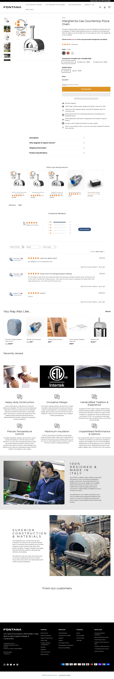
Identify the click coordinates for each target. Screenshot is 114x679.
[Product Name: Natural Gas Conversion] (76, 185)
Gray (64, 53)
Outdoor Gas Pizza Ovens (101, 646)
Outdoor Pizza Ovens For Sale (101, 643)
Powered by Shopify (64, 675)
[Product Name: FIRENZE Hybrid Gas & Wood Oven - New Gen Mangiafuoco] (57, 185)
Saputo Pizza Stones (47, 638)
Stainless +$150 (72, 53)
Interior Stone (67, 67)
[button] (86, 94)
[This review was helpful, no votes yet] (99, 267)
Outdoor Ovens (34, 5)
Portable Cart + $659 (83, 62)
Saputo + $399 (76, 71)
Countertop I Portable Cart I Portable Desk (76, 58)
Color (66, 49)
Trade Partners (63, 633)
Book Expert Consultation (66, 645)
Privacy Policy (80, 638)
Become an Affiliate (64, 647)
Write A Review (85, 229)
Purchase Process (64, 643)
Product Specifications (38, 153)
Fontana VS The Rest (65, 635)
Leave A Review (99, 651)
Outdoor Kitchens (55, 5)
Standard (66, 71)
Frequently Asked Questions (99, 634)
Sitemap (79, 640)
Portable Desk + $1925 (100, 62)
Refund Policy (45, 654)
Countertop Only (68, 62)
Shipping (64, 84)
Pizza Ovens (44, 633)
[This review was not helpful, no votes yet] (103, 267)
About (78, 633)
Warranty (43, 649)
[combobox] (33, 247)
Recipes (30, 9)
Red (68, 53)
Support (61, 638)
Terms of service (45, 652)
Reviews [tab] (12, 205)
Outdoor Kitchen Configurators (45, 643)
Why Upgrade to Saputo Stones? (42, 143)
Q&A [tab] (20, 205)
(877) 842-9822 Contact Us (8, 653)
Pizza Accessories (46, 635)
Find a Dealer (80, 635)
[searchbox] (15, 247)
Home (63, 17)
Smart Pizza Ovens (99, 639)
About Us (89, 5)
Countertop (97, 440)
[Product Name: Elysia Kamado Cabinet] (95, 185)
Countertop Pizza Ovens (101, 648)
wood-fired (103, 441)
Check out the (84, 39)
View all (107, 311)
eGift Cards (44, 640)
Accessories (75, 5)
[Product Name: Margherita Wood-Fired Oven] (38, 185)
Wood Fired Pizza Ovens (101, 637)
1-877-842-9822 (105, 1)
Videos (61, 640)
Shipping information (37, 148)
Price (64, 76)
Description (34, 138)
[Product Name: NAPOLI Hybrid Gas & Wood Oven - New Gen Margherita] (19, 185)
